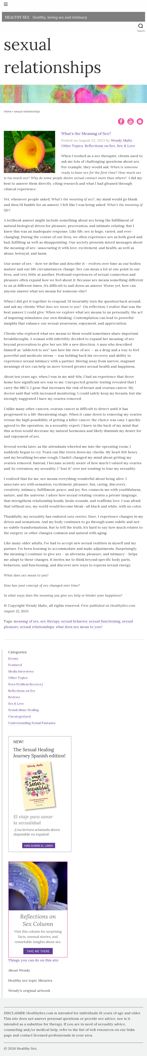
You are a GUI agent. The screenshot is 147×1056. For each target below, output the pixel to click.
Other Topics (72, 145)
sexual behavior (74, 621)
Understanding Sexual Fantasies (32, 723)
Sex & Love (126, 145)
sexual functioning (104, 621)
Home (7, 111)
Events (13, 658)
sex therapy (50, 621)
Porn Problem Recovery (25, 684)
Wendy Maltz (121, 140)
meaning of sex (26, 621)
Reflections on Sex (100, 145)
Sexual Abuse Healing (23, 710)
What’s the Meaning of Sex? (86, 133)
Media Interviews (21, 671)
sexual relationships (37, 627)
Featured (15, 665)
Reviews (14, 697)
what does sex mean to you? (79, 627)
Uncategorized (19, 716)
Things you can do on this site (33, 960)
